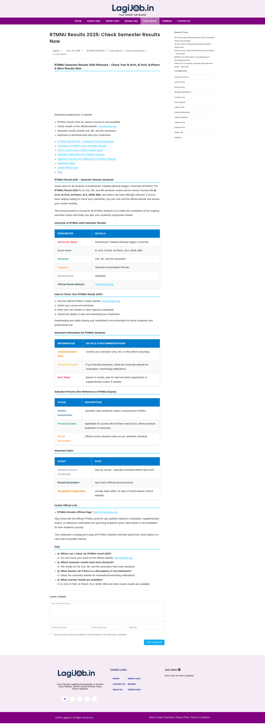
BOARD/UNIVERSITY (96, 50)
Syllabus (167, 21)
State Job (178, 132)
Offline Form (179, 122)
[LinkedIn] (87, 699)
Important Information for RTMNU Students (81, 154)
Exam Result (150, 21)
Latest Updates (181, 117)
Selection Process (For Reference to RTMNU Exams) (86, 159)
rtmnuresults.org (107, 126)
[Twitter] (79, 699)
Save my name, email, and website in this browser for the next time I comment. (90, 634)
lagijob (56, 50)
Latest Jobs (93, 21)
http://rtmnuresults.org (105, 512)
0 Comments (60, 54)
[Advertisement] (107, 92)
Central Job (179, 97)
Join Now (171, 669)
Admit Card (112, 21)
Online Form (179, 127)
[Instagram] (94, 699)
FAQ (59, 172)
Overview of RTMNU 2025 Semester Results (82, 145)
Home (78, 21)
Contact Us (183, 21)
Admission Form (181, 77)
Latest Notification (135, 50)
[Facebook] (72, 699)
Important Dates (66, 163)
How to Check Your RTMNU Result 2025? (80, 150)
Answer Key (131, 21)
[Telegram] (64, 699)
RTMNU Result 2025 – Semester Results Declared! (85, 141)
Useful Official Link (67, 167)
